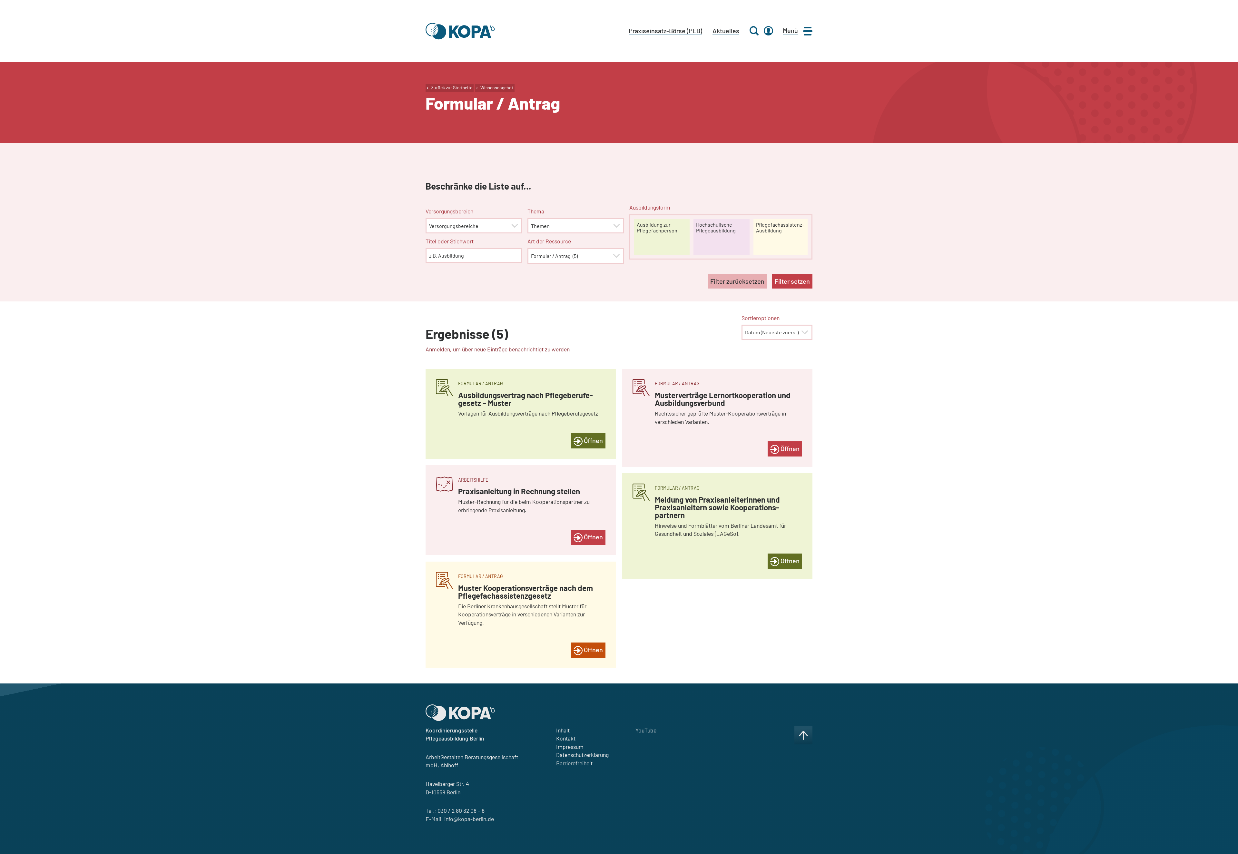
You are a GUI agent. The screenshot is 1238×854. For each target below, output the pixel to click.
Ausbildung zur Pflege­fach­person (657, 227)
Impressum (570, 746)
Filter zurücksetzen (737, 281)
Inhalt (563, 730)
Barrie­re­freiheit (574, 763)
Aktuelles (725, 30)
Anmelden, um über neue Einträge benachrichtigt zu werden (498, 349)
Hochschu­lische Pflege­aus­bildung (716, 227)
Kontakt (565, 738)
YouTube (645, 730)
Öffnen (593, 440)
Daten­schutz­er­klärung (582, 754)
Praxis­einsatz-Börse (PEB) (665, 30)
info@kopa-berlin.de (469, 818)
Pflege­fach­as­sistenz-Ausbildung (780, 227)
